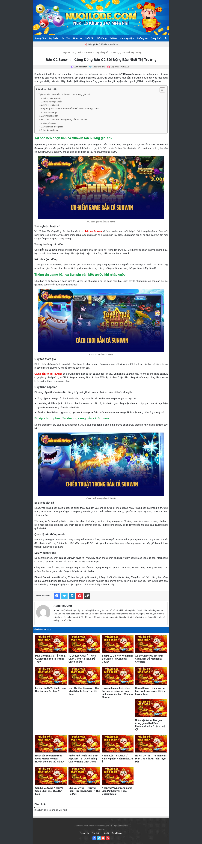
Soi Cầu (66, 38)
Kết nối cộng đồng (51, 105)
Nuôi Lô (77, 38)
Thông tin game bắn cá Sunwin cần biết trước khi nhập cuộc (69, 108)
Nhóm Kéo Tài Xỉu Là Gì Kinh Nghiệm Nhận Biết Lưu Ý (117, 758)
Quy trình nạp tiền (51, 116)
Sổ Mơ (113, 38)
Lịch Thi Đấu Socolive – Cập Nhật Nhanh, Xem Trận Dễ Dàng (83, 691)
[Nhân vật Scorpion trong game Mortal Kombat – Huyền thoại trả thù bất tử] (51, 743)
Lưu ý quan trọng (50, 130)
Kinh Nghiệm (127, 38)
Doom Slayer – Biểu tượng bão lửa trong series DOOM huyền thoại (150, 691)
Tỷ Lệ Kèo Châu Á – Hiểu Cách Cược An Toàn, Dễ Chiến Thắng (82, 658)
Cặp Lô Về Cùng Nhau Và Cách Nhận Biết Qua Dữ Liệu (49, 791)
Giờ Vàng (102, 38)
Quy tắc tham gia (50, 113)
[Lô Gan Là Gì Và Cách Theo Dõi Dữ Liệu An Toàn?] (51, 676)
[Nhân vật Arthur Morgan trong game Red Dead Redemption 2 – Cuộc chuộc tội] (151, 708)
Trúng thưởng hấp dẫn (52, 102)
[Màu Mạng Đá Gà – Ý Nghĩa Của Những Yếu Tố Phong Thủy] (51, 644)
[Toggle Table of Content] (160, 90)
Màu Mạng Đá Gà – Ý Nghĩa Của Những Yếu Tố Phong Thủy (50, 658)
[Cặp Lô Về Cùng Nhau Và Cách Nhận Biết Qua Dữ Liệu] (51, 776)
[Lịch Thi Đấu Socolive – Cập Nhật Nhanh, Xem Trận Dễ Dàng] (84, 676)
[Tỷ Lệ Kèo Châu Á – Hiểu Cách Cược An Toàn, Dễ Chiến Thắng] (84, 644)
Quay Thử (156, 38)
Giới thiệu (96, 833)
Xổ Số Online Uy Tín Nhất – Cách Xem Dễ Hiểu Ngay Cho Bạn (150, 658)
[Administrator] (43, 611)
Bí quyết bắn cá (50, 123)
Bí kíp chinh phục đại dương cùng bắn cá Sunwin (63, 119)
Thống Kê (142, 38)
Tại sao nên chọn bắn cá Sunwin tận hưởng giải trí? (64, 94)
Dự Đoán (54, 38)
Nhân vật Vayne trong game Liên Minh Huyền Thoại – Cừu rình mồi (117, 791)
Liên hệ (106, 833)
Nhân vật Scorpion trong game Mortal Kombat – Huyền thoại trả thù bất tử (49, 758)
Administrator (62, 605)
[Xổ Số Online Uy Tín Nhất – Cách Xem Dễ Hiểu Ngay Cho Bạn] (151, 644)
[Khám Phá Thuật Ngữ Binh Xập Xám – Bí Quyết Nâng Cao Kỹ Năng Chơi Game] (84, 743)
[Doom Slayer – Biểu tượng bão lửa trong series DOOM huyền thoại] (151, 676)
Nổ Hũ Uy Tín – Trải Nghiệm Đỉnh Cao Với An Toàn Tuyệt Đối (150, 758)
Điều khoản (117, 833)
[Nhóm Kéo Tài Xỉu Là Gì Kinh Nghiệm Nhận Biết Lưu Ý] (118, 743)
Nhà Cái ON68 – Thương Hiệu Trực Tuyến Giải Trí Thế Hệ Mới (84, 791)
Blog (74, 52)
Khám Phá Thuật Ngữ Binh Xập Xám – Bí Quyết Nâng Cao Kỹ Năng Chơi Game (83, 758)
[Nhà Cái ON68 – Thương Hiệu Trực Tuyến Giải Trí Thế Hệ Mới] (84, 776)
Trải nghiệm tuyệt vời (52, 98)
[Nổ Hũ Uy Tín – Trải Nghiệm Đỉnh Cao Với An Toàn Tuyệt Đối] (151, 743)
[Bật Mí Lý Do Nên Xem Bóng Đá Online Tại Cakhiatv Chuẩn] (118, 644)
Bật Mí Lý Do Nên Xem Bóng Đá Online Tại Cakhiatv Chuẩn (117, 658)
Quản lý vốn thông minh (53, 127)
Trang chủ (65, 52)
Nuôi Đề (89, 38)
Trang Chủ (40, 38)
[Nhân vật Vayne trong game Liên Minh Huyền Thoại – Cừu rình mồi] (118, 776)
